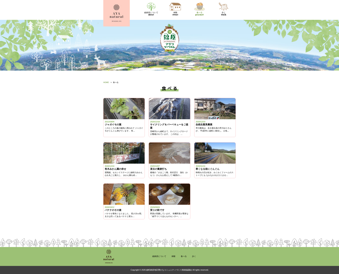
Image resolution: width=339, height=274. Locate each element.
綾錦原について (151, 13)
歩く (223, 13)
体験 (175, 13)
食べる (199, 13)
